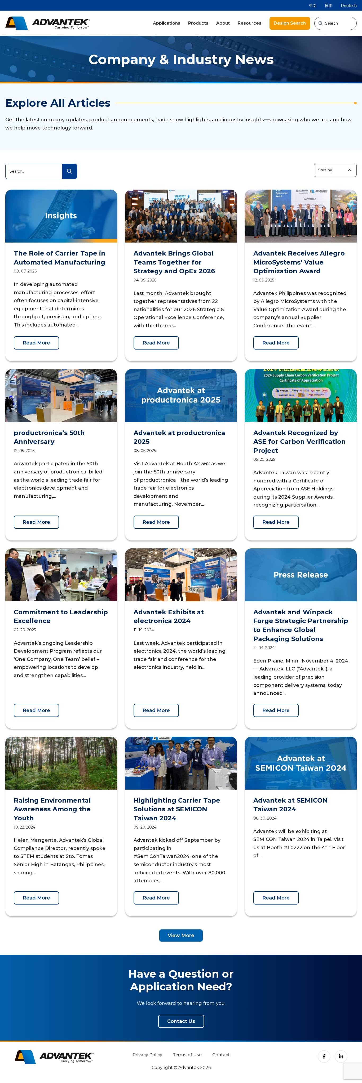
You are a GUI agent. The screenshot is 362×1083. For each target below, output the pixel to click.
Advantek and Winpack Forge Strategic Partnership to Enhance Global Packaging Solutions (300, 625)
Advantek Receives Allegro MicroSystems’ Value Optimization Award (299, 262)
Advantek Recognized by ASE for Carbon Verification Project (299, 441)
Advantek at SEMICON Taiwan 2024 (290, 804)
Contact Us (181, 1021)
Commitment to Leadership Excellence (61, 616)
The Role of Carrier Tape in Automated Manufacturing (59, 257)
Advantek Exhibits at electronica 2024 (169, 616)
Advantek (47, 23)
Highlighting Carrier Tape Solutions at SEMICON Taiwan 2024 (177, 809)
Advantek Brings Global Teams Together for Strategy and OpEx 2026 (174, 262)
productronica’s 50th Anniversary (49, 437)
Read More (36, 343)
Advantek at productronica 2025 (179, 437)
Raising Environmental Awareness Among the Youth (52, 809)
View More (181, 935)
